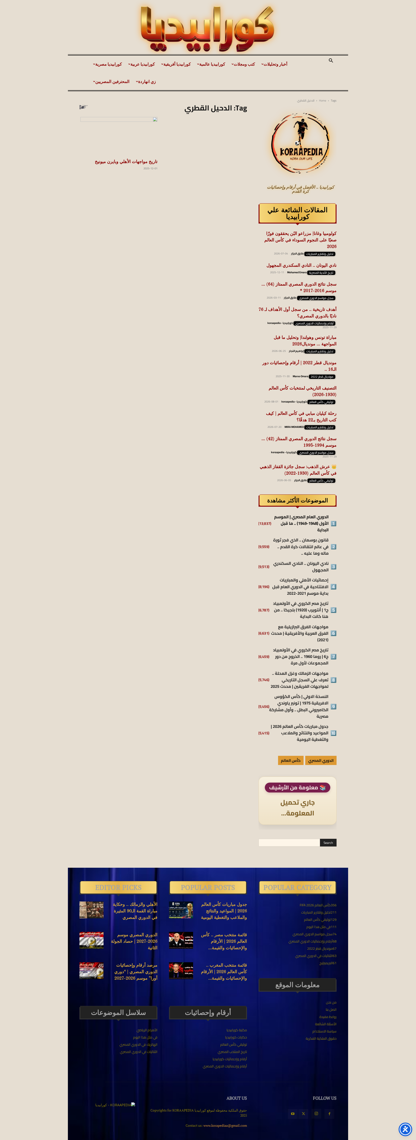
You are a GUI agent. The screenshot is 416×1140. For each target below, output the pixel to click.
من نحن (331, 1002)
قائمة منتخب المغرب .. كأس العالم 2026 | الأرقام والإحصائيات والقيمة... (224, 972)
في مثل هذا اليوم (145, 1037)
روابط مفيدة (328, 1017)
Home (322, 100)
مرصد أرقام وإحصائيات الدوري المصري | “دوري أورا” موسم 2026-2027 (135, 972)
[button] (331, 61)
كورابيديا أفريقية (177, 64)
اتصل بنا (331, 1009)
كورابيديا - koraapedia (280, 323)
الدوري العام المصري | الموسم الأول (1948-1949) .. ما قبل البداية (301, 523)
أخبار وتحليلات (275, 64)
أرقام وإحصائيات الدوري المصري (314, 323)
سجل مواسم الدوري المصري (316, 298)
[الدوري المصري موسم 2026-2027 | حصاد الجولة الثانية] (91, 940)
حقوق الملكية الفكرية (321, 1038)
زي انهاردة (147, 81)
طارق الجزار (297, 253)
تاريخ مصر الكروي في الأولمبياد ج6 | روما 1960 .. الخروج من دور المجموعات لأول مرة (300, 657)
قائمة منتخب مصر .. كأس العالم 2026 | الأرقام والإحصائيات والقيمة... (224, 941)
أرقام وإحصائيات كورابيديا (230, 1059)
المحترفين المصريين (112, 81)
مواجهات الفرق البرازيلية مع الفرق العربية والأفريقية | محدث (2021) (299, 633)
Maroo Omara (300, 376)
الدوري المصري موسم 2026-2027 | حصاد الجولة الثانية (134, 941)
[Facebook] (329, 1114)
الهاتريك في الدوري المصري (138, 1044)
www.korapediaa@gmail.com (225, 1125)
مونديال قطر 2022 (322, 377)
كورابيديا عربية (142, 64)
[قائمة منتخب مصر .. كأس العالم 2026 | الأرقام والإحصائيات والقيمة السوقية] (181, 940)
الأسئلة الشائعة (326, 1024)
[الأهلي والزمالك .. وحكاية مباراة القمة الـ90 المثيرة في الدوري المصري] (91, 909)
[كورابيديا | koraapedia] (208, 29)
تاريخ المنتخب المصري (232, 1052)
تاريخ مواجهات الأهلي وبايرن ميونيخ (126, 162)
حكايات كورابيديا (236, 1037)
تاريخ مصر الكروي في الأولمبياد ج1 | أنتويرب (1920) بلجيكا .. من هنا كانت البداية (300, 610)
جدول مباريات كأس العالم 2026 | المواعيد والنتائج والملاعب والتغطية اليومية (299, 733)
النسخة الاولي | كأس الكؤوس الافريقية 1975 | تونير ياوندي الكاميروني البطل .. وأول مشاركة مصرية (298, 706)
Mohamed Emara (297, 272)
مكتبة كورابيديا (237, 1030)
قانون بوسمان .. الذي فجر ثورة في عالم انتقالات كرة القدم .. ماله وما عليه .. (301, 547)
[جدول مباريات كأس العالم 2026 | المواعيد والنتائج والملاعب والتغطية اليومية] (181, 909)
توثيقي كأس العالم (321, 402)
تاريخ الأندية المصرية (321, 273)
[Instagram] (316, 1114)
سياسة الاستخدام (324, 1031)
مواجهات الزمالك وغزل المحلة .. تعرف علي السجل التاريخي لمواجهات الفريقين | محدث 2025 (299, 680)
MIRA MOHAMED (294, 426)
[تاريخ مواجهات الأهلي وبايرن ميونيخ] (118, 136)
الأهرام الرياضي (146, 1030)
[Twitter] (303, 1114)
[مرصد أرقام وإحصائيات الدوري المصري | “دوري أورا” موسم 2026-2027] (91, 970)
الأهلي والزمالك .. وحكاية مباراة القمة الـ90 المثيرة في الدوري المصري (135, 911)
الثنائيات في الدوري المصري (138, 1052)
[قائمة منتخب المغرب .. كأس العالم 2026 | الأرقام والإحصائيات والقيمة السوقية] (181, 970)
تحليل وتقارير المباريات (319, 254)
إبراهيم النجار (296, 350)
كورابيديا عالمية (212, 64)
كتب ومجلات (244, 64)
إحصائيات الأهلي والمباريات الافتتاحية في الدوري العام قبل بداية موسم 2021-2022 (300, 587)
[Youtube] (293, 1114)
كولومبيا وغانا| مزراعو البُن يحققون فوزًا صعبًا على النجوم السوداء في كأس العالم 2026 (300, 240)
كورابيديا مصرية (108, 64)
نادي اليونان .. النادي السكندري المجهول (301, 265)
